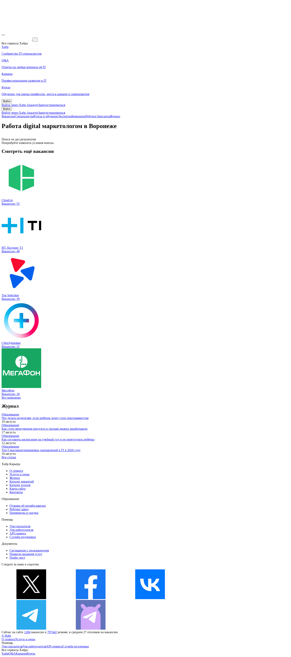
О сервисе (16, 470)
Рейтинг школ (19, 509)
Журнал (115, 116)
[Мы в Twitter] (31, 598)
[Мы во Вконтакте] (150, 598)
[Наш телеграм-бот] (90, 628)
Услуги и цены (19, 474)
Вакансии (8, 116)
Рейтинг (91, 116)
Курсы (31, 653)
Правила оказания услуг (26, 554)
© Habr (6, 635)
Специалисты (24, 116)
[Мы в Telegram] (31, 628)
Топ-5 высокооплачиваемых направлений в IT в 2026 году (41, 450)
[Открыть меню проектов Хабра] (3, 34)
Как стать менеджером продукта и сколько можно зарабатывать (44, 428)
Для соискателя (20, 526)
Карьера (21, 653)
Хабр (5, 653)
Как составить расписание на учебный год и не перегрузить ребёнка (48, 439)
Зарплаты (103, 116)
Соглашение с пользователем (29, 550)
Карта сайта (18, 488)
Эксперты (64, 116)
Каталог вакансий (22, 481)
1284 (27, 632)
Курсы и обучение (45, 116)
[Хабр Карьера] (17, 39)
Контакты (16, 492)
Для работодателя (21, 530)
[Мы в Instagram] (209, 598)
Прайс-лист (17, 557)
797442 (52, 632)
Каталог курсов (20, 485)
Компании (78, 116)
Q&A (12, 653)
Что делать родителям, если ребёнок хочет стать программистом (45, 418)
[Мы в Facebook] (90, 598)
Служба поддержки (23, 537)
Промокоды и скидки (24, 512)
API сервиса (18, 533)
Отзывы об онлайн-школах (28, 505)
